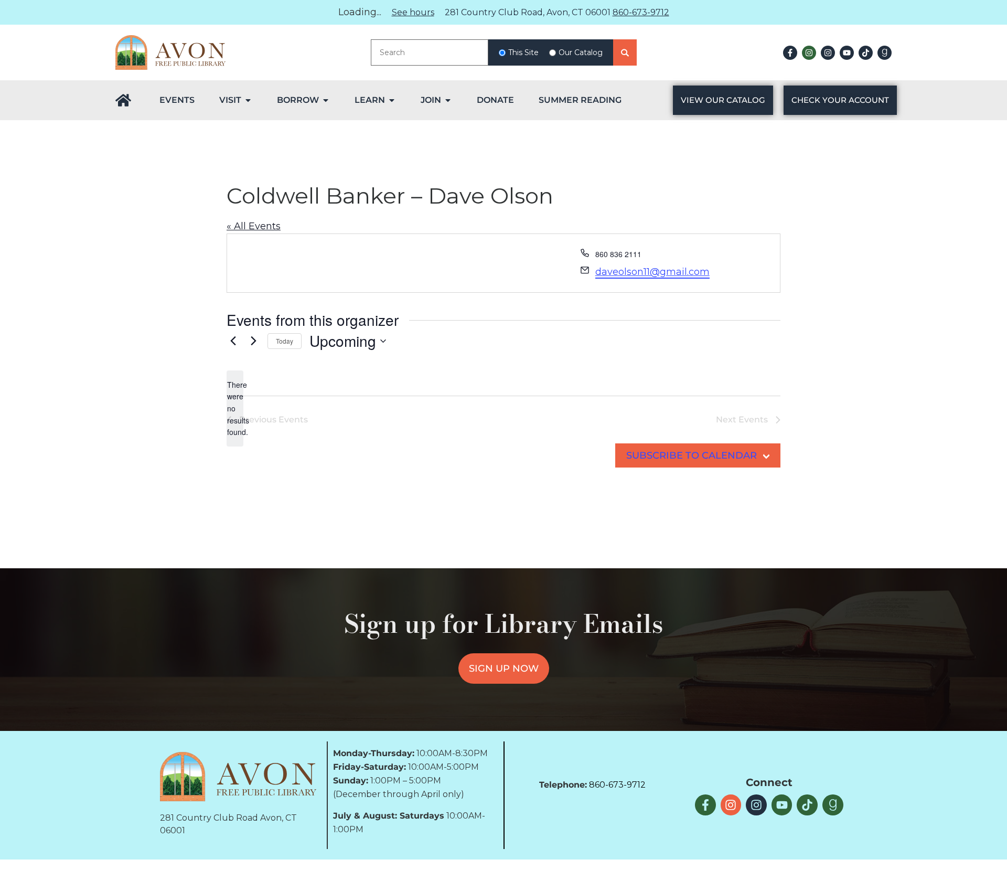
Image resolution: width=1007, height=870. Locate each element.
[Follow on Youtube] (847, 53)
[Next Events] (253, 341)
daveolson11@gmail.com (652, 272)
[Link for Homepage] (123, 100)
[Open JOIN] (448, 100)
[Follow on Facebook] (790, 53)
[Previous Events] (233, 341)
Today (284, 340)
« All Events (254, 226)
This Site (523, 52)
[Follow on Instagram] (809, 53)
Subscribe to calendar (691, 455)
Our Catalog (581, 52)
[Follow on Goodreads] (884, 53)
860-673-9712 (641, 12)
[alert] (235, 408)
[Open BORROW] (326, 100)
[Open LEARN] (392, 100)
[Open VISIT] (248, 100)
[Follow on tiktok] (866, 53)
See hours (413, 12)
